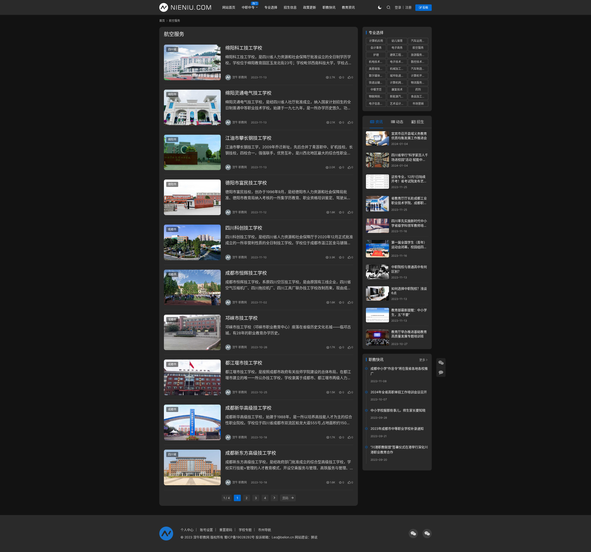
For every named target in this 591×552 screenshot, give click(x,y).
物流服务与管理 (419, 82)
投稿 (425, 7)
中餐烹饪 (376, 89)
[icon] (413, 533)
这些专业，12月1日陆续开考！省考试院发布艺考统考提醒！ (409, 181)
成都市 (172, 229)
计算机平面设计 (419, 75)
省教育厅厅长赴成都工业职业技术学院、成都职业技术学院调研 (409, 202)
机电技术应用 (377, 62)
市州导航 (264, 530)
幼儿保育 (397, 41)
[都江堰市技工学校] (192, 377)
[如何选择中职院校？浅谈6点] (377, 293)
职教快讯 (329, 7)
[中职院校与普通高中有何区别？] (377, 272)
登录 (398, 7)
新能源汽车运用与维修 (398, 96)
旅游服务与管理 (419, 55)
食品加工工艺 (419, 96)
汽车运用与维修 (419, 41)
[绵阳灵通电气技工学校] (192, 107)
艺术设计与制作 (398, 103)
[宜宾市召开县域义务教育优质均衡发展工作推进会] (377, 138)
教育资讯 (348, 7)
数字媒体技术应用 (377, 75)
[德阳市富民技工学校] (192, 197)
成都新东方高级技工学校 (250, 453)
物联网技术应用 (377, 96)
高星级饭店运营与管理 (377, 68)
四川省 (172, 49)
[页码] (292, 498)
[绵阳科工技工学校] (192, 62)
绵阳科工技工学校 (243, 48)
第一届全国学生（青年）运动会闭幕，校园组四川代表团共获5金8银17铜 (409, 246)
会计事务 (376, 47)
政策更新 (309, 7)
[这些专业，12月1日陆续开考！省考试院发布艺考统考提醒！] (377, 181)
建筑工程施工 (398, 55)
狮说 (314, 537)
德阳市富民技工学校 (246, 183)
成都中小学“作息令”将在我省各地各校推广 (399, 370)
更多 (422, 360)
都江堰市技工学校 (243, 363)
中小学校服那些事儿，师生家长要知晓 (398, 410)
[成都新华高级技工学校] (192, 422)
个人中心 (187, 530)
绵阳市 (172, 94)
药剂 (418, 89)
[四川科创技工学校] (192, 242)
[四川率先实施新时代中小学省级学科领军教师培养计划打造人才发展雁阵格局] (377, 226)
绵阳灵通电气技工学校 (248, 93)
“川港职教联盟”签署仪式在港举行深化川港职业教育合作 (399, 449)
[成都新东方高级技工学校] (192, 467)
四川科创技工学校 (243, 228)
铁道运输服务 (377, 82)
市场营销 (418, 103)
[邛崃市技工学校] (192, 332)
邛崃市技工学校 (241, 318)
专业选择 (270, 7)
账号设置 (206, 530)
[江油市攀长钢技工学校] (192, 152)
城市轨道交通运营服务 (398, 75)
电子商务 (397, 47)
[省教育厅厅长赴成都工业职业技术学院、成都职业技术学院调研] (377, 203)
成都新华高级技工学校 (248, 408)
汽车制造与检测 (419, 68)
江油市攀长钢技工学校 (248, 138)
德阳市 (172, 184)
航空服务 (418, 47)
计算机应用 (376, 41)
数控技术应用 (419, 62)
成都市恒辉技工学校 (246, 273)
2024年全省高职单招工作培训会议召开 (399, 392)
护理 (376, 55)
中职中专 (248, 7)
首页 (162, 20)
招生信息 (290, 7)
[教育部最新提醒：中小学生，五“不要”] (377, 315)
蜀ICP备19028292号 (239, 537)
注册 (408, 7)
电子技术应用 (398, 62)
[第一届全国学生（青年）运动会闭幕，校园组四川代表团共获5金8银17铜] (377, 248)
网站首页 (228, 7)
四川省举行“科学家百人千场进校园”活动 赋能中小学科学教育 (409, 159)
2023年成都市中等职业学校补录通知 (397, 428)
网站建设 (301, 537)
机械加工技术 (398, 68)
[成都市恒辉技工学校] (192, 287)
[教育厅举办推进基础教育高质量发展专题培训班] (377, 337)
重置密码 (225, 530)
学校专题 (245, 530)
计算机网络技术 (398, 82)
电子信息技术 (377, 103)
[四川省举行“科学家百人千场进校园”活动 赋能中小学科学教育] (377, 160)
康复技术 (397, 89)
